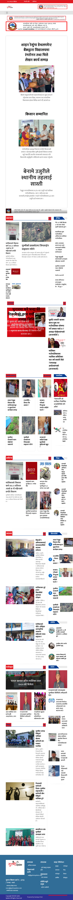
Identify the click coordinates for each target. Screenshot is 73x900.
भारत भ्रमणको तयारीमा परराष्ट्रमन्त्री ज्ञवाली (64, 755)
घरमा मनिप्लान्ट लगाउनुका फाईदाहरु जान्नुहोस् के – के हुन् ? (60, 283)
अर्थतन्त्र (9, 458)
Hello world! (59, 275)
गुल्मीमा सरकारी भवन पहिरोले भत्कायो (60, 268)
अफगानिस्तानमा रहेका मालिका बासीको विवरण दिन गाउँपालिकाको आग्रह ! (62, 739)
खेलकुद (8, 724)
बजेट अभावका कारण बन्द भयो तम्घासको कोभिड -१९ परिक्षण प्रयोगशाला (60, 247)
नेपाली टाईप (27, 1)
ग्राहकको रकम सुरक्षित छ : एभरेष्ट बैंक (31, 483)
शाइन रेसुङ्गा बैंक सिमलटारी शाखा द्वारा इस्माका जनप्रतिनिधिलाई (44, 514)
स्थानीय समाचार (11, 375)
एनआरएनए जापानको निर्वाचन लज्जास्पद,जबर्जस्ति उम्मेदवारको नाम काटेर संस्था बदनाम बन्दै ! (61, 705)
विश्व (64, 870)
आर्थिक (57, 877)
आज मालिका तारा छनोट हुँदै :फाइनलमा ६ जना (11, 714)
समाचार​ (57, 870)
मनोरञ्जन (9, 667)
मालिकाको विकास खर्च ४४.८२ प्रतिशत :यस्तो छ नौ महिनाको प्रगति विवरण (12, 248)
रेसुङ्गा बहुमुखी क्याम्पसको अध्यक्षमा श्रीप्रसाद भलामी (61, 259)
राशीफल (34, 1)
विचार (64, 874)
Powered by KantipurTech (35, 897)
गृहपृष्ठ (56, 866)
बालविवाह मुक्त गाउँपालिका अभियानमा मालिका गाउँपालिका (61, 235)
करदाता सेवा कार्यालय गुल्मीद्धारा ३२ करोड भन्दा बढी (44, 484)
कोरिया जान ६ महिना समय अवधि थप (65, 416)
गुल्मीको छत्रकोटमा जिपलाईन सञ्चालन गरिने (35, 247)
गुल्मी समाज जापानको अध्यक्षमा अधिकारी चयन (64, 722)
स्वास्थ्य (9, 533)
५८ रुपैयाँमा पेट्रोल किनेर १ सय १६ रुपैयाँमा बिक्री (64, 435)
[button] (65, 1)
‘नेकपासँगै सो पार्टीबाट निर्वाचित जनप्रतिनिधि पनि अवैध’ (60, 402)
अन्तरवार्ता (11, 303)
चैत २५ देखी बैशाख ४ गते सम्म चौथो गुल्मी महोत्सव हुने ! (60, 224)
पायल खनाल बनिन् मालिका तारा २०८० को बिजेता (26, 683)
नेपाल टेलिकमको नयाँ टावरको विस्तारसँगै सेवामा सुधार (64, 773)
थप (50, 218)
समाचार (9, 218)
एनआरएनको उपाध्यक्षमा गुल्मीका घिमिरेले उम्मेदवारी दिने (25, 715)
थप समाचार (47, 375)
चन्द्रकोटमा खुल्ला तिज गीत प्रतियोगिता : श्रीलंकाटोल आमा (39, 715)
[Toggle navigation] (6, 13)
